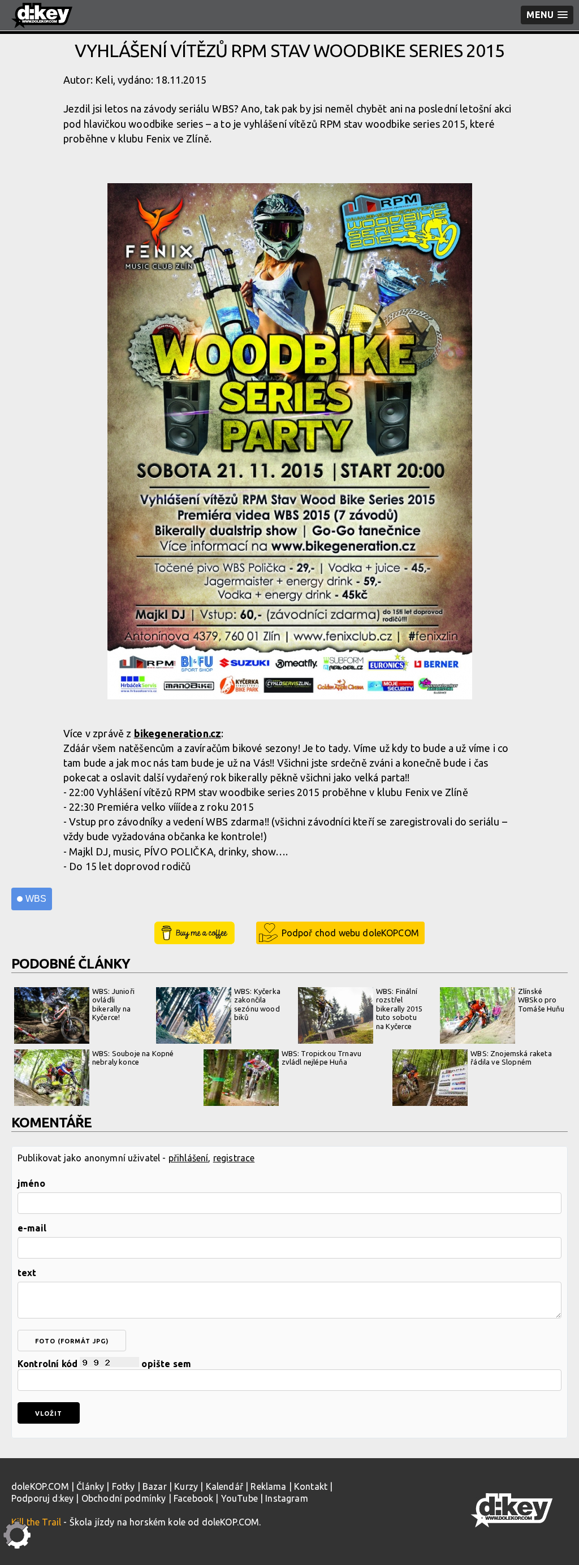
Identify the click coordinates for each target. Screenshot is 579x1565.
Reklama (268, 1486)
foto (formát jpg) (72, 1341)
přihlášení (188, 1158)
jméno (31, 1183)
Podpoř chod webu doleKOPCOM (350, 933)
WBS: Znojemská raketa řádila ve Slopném (510, 1057)
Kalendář (224, 1486)
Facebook (193, 1498)
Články (90, 1486)
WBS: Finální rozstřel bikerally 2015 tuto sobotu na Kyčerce (399, 1008)
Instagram (286, 1498)
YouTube (239, 1498)
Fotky (123, 1486)
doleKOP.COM (40, 1486)
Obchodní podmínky (123, 1498)
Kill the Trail (36, 1522)
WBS (35, 898)
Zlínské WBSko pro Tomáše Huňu (541, 1000)
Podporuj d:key (42, 1498)
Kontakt (310, 1486)
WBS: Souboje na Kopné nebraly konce (133, 1057)
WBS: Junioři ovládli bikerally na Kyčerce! (113, 1004)
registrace (234, 1158)
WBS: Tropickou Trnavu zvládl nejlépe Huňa (321, 1057)
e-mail (32, 1228)
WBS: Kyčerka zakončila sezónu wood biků (257, 1004)
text (27, 1273)
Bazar (154, 1486)
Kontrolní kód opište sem (104, 1364)
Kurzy (186, 1486)
